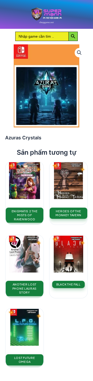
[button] (79, 52)
